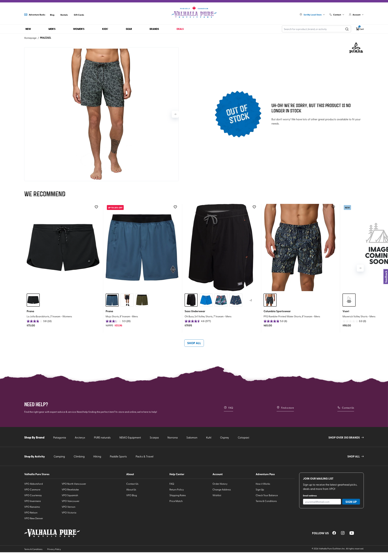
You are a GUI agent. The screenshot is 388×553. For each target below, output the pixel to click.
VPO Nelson (30, 512)
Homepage (30, 37)
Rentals (64, 14)
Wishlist (216, 495)
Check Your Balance (267, 495)
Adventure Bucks (37, 14)
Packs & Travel (144, 456)
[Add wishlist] (96, 207)
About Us (131, 489)
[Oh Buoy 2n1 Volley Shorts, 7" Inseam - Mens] (221, 247)
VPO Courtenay (33, 495)
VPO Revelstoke (70, 489)
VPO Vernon (68, 506)
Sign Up (260, 489)
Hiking (97, 456)
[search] (347, 29)
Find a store (287, 407)
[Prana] (356, 47)
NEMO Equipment (130, 437)
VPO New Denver (33, 518)
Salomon (191, 437)
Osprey (224, 437)
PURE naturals (102, 437)
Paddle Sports (118, 456)
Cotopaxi (243, 437)
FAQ (230, 407)
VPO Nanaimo (32, 506)
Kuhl (208, 437)
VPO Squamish (70, 495)
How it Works (263, 483)
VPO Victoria (69, 512)
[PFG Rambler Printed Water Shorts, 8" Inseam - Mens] (300, 247)
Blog (52, 14)
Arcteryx (80, 437)
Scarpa (154, 437)
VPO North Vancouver (74, 483)
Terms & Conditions (266, 501)
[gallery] (101, 114)
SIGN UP (351, 502)
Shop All (194, 343)
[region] (334, 533)
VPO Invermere (32, 501)
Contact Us (348, 407)
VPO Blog (131, 495)
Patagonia (59, 437)
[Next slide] (175, 114)
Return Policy (176, 489)
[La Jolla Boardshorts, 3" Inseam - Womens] (63, 247)
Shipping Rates (177, 495)
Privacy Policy (54, 549)
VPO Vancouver (70, 501)
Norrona (172, 437)
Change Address (221, 489)
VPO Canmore (32, 489)
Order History (219, 483)
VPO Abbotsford (33, 483)
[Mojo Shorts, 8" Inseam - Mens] (142, 247)
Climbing (79, 456)
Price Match (176, 501)
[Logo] (194, 12)
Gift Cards (79, 14)
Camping (59, 456)
